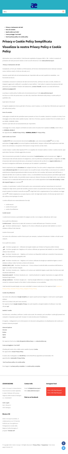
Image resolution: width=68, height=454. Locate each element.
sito (64, 158)
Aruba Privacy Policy (17, 351)
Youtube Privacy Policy (17, 288)
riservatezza (20, 167)
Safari (4, 337)
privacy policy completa (17, 366)
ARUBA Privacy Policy (19, 132)
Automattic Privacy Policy (18, 358)
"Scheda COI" (11, 430)
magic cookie (14, 143)
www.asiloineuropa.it (48, 60)
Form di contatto (10, 29)
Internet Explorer (7, 327)
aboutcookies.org (41, 341)
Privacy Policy (39, 47)
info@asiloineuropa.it (34, 388)
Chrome (4, 330)
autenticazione (39, 156)
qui (8, 306)
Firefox (4, 332)
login (58, 156)
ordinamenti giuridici (11, 170)
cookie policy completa (33, 366)
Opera (4, 334)
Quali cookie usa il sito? (12, 32)
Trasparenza (44, 445)
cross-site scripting (54, 179)
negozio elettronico (54, 161)
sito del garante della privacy (25, 341)
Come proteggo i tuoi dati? (13, 34)
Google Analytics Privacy (20, 304)
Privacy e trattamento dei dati (14, 27)
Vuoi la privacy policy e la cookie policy (17, 37)
